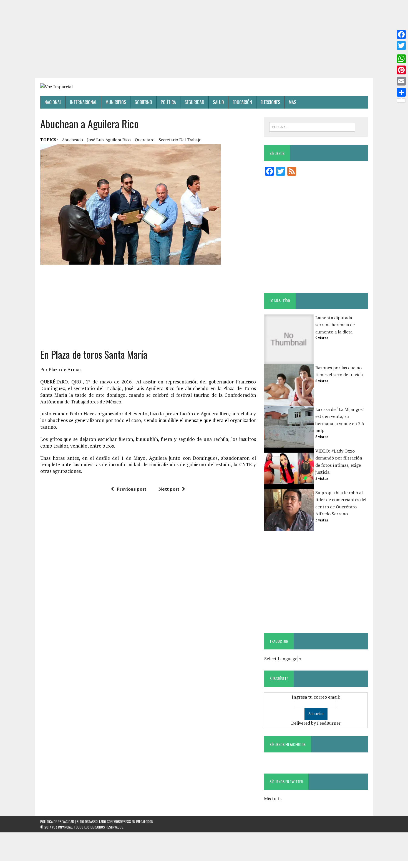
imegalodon (144, 821)
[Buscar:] (312, 126)
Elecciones (270, 102)
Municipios (115, 102)
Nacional (52, 102)
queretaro (145, 139)
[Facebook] (401, 34)
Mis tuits (272, 798)
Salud (218, 102)
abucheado (72, 139)
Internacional (83, 102)
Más (292, 102)
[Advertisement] (204, 39)
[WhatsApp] (401, 58)
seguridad (194, 102)
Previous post (131, 489)
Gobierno (143, 102)
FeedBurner (329, 723)
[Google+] (401, 52)
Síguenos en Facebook (288, 744)
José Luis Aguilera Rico (109, 139)
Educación (242, 102)
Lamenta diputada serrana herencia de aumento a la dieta (335, 325)
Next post (168, 489)
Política (168, 102)
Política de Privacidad (57, 821)
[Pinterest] (401, 70)
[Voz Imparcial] (204, 87)
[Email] (401, 81)
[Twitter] (401, 45)
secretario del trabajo (180, 139)
